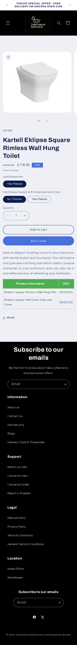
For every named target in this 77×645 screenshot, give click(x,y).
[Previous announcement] (7, 5)
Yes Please (14, 183)
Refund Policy (16, 518)
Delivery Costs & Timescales (25, 442)
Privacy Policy (16, 526)
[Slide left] (30, 121)
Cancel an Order (18, 484)
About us (13, 407)
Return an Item (17, 467)
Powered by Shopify (59, 635)
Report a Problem (19, 493)
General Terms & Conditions (25, 544)
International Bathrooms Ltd (32, 635)
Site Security (15, 425)
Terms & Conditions (20, 535)
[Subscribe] (65, 384)
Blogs (11, 433)
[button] (8, 23)
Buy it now (38, 240)
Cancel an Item (17, 475)
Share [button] (11, 317)
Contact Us (14, 416)
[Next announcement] (70, 5)
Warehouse (15, 577)
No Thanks (14, 199)
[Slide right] (47, 121)
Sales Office (15, 568)
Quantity (8, 208)
